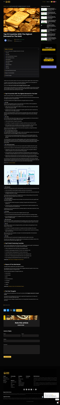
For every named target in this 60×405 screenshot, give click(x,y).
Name (5, 333)
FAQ (11, 383)
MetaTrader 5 (5, 377)
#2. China (7, 54)
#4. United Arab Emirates (10, 57)
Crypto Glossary (21, 385)
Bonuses (27, 377)
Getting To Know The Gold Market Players (16, 286)
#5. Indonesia (8, 59)
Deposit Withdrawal (5, 381)
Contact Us (13, 387)
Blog (19, 377)
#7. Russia (7, 62)
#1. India (7, 52)
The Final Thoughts (8, 75)
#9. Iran (7, 66)
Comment (6, 344)
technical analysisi (11, 162)
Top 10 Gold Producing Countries (10, 70)
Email (23, 333)
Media (12, 385)
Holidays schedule (21, 382)
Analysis (19, 380)
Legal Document (13, 381)
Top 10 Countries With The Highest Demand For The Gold (14, 51)
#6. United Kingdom (9, 61)
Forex (7, 6)
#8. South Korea (8, 64)
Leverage (4, 382)
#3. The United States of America (11, 56)
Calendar (19, 381)
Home (5, 6)
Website (5, 339)
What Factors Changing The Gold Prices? (16, 259)
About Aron (13, 384)
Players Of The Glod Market (9, 72)
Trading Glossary (21, 384)
